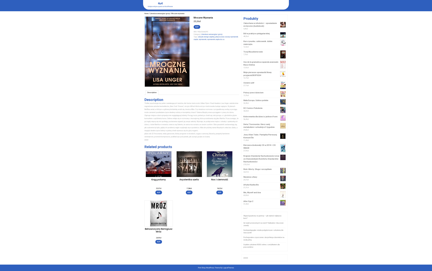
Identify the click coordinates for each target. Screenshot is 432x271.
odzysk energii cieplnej (206, 37)
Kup (197, 27)
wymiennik (202, 39)
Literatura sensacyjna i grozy (160, 13)
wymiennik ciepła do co (215, 39)
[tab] (152, 92)
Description (152, 92)
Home (146, 13)
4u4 (160, 3)
